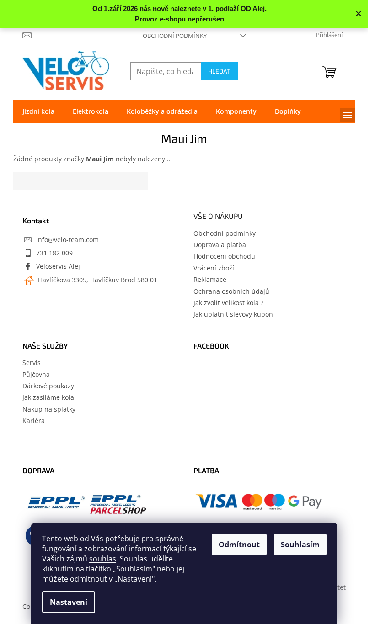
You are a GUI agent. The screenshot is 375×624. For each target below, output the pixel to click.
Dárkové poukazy (48, 385)
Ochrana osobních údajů (231, 291)
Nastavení (68, 602)
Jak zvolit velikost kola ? (228, 302)
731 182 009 (54, 253)
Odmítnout (239, 544)
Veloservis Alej (58, 266)
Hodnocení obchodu (224, 256)
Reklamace (209, 279)
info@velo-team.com (67, 239)
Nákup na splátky (48, 409)
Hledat (219, 71)
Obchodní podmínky (175, 36)
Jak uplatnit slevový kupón (233, 314)
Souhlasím (300, 544)
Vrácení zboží (213, 268)
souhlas (102, 559)
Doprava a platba (219, 244)
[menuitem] (38, 111)
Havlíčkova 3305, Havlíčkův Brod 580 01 (96, 279)
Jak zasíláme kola (48, 397)
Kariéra (33, 420)
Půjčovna (36, 374)
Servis (31, 362)
